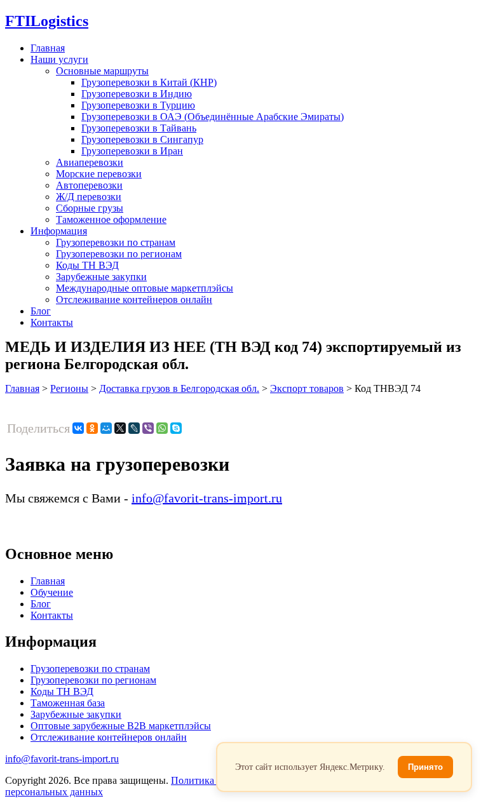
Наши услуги (59, 59)
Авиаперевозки (89, 162)
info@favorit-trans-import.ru (207, 498)
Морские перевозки (99, 173)
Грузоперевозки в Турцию (138, 105)
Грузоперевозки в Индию (136, 93)
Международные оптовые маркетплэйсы (144, 288)
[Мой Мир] (106, 428)
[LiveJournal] (134, 428)
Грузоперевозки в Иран (132, 150)
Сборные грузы (89, 208)
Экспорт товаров (307, 388)
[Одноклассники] (92, 428)
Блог (40, 311)
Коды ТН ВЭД (87, 265)
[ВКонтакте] (78, 428)
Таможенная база (67, 702)
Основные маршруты (102, 70)
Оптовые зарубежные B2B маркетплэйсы (120, 725)
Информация (58, 231)
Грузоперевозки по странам (115, 242)
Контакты (51, 322)
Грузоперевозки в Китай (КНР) (149, 82)
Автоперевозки (89, 185)
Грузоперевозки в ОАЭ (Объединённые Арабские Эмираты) (212, 116)
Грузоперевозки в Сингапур (142, 139)
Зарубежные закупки (101, 276)
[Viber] (148, 428)
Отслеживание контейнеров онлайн (134, 299)
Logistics (46, 21)
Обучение (51, 592)
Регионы (69, 388)
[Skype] (176, 428)
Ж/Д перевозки (88, 196)
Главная (47, 48)
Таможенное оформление (111, 219)
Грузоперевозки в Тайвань (138, 128)
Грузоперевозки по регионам (119, 253)
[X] (120, 428)
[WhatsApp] (162, 428)
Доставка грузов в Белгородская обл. (179, 388)
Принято (425, 767)
